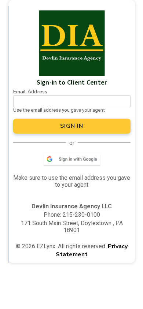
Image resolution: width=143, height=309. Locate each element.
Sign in (71, 126)
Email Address (30, 91)
